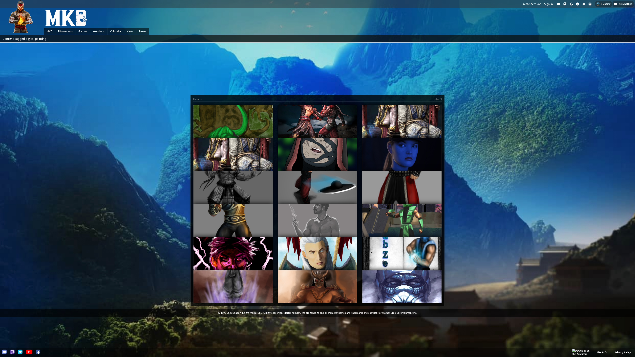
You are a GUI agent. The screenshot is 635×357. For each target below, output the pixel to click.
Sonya (402, 160)
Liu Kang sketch (401, 193)
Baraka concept (232, 193)
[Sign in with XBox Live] (590, 3)
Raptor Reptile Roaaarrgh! (232, 127)
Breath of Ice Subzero (401, 292)
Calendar (115, 31)
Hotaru (317, 259)
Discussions (65, 31)
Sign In (548, 4)
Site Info (602, 352)
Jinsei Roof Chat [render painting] (232, 160)
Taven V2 (233, 226)
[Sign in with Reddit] (577, 3)
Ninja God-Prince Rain (232, 259)
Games (82, 31)
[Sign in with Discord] (558, 3)
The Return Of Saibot (233, 292)
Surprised (317, 160)
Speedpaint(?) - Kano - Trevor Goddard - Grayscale (317, 226)
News (142, 31)
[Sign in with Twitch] (564, 3)
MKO (49, 31)
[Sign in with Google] (571, 3)
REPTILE (402, 226)
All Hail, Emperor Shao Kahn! (317, 292)
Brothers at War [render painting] (317, 127)
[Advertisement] (317, 67)
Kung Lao (317, 193)
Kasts (130, 31)
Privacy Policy (623, 352)
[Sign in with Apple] (583, 3)
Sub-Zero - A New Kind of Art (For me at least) (401, 259)
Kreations (99, 31)
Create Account (531, 4)
